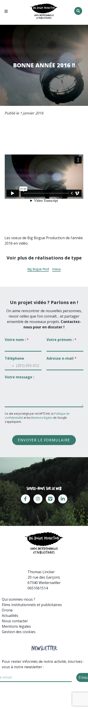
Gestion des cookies (18, 631)
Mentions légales (42, 418)
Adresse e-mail (61, 358)
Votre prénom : (61, 339)
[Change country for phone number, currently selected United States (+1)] (10, 366)
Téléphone (14, 358)
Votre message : (19, 377)
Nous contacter (15, 620)
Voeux (56, 269)
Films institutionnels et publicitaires (32, 604)
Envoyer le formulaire (44, 440)
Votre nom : (17, 339)
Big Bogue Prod (38, 269)
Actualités (10, 615)
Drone (7, 610)
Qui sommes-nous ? (18, 599)
